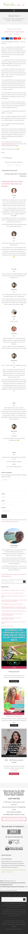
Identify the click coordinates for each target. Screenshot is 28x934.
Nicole (11, 34)
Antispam (4, 923)
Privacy (17, 921)
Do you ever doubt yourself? (7, 626)
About (14, 895)
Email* (3, 501)
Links (13, 924)
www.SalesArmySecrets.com (8, 144)
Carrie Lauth (14, 333)
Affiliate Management (8, 157)
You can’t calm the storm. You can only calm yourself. (12, 593)
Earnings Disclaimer (21, 924)
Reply (14, 197)
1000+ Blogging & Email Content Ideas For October (11, 604)
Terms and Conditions (9, 921)
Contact (10, 895)
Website (3, 508)
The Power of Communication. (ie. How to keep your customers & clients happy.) (12, 614)
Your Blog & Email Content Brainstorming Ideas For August (13, 611)
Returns (22, 921)
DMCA (9, 924)
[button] (14, 10)
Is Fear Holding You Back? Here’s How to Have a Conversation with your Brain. (11, 618)
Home (4, 895)
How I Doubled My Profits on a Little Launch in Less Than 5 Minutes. (13, 622)
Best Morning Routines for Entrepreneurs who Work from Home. (13, 596)
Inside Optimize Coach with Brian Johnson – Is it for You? (13, 590)
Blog (24, 895)
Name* (3, 494)
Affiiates (14, 926)
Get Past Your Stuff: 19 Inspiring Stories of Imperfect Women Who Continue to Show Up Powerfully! (14, 601)
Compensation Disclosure (14, 923)
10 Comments (16, 34)
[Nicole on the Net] (14, 4)
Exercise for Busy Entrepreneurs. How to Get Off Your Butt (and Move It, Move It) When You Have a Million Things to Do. (14, 607)
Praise (19, 895)
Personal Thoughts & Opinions (14, 29)
